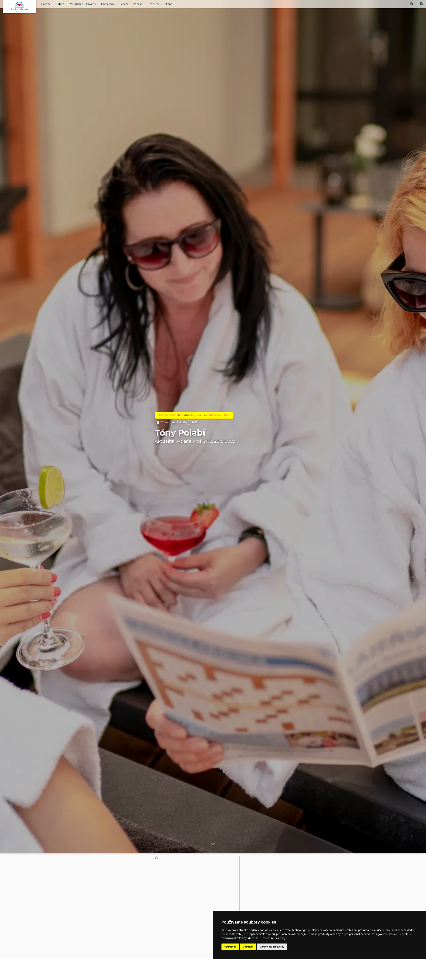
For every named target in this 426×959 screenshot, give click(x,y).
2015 (194, 422)
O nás (168, 4)
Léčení (124, 4)
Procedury (107, 4)
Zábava (137, 4)
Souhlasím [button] (230, 946)
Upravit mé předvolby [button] (272, 946)
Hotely (59, 4)
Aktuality (182, 422)
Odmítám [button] (248, 946)
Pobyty (45, 4)
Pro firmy (153, 4)
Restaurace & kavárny (82, 4)
